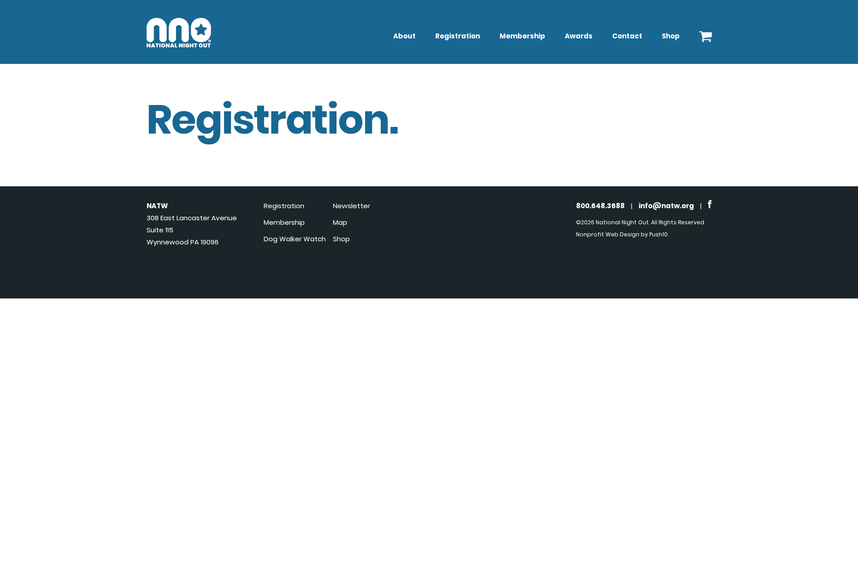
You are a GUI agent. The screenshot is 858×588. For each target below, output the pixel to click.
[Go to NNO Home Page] (179, 45)
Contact (627, 36)
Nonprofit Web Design (607, 234)
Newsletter (351, 205)
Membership (522, 36)
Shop (671, 36)
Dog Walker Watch (295, 239)
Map (340, 222)
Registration (457, 36)
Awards (579, 36)
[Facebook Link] (710, 205)
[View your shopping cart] (705, 34)
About (404, 36)
